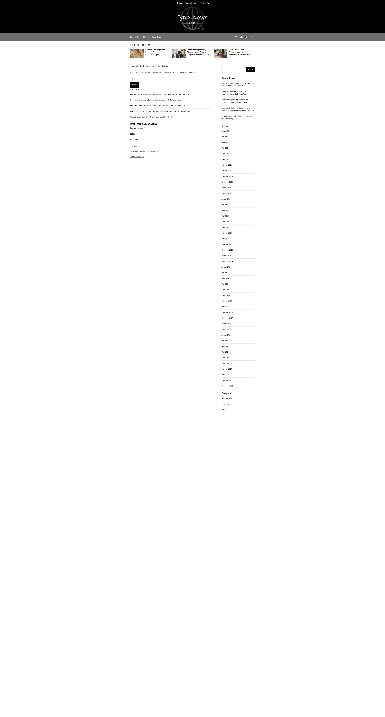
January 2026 (226, 171)
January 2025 (226, 239)
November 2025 (227, 182)
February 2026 (226, 165)
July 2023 (224, 341)
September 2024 (227, 261)
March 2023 (225, 363)
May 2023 (225, 352)
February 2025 (226, 233)
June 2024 (225, 278)
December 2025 (227, 176)
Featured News (135, 37)
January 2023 (226, 375)
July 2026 (224, 137)
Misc (132, 134)
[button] (252, 44)
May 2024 (225, 284)
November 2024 (227, 250)
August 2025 (225, 199)
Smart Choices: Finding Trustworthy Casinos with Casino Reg (239, 52)
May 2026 (225, 148)
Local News (134, 139)
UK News (146, 37)
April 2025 (225, 222)
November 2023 (227, 318)
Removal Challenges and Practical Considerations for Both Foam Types (155, 100)
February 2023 (226, 369)
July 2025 (224, 205)
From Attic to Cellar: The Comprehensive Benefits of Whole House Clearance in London (197, 53)
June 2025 (225, 210)
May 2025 (225, 216)
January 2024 (226, 307)
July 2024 (224, 273)
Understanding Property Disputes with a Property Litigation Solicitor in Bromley (157, 52)
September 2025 (227, 193)
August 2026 (225, 131)
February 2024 (226, 301)
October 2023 (226, 324)
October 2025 (226, 188)
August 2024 (225, 267)
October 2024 (226, 256)
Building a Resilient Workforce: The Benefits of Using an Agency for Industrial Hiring (159, 94)
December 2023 (227, 312)
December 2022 (227, 380)
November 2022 (227, 386)
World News (156, 37)
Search (223, 65)
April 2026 (225, 154)
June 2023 (225, 346)
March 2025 (225, 227)
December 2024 (227, 244)
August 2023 (225, 335)
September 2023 (227, 329)
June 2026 (225, 142)
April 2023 (225, 358)
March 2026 (225, 159)
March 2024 (225, 295)
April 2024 (225, 290)
